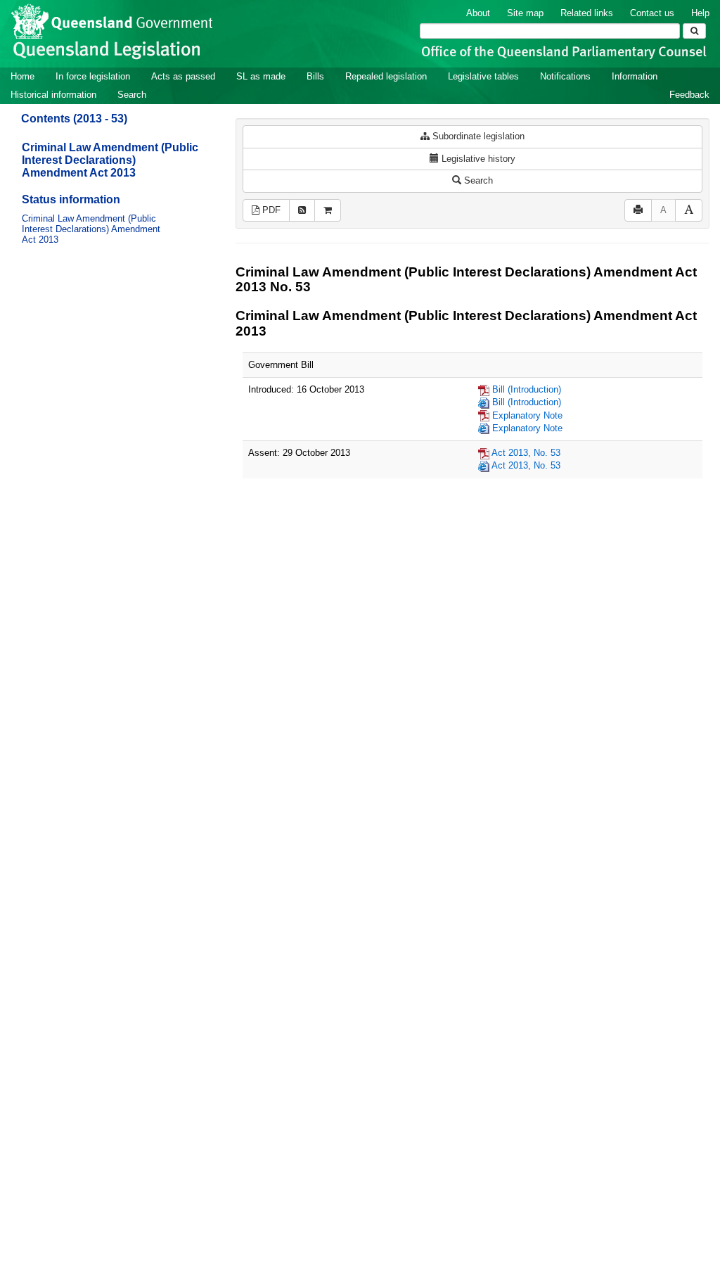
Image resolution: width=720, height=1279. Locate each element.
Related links (586, 13)
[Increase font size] (688, 210)
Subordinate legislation (477, 136)
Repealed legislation (386, 76)
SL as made (260, 76)
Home (22, 76)
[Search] (694, 31)
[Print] (638, 210)
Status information (71, 199)
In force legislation (93, 76)
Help (700, 13)
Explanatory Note (527, 415)
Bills (315, 76)
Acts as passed (183, 76)
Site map (525, 13)
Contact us (652, 13)
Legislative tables (483, 76)
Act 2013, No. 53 (525, 452)
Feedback (689, 94)
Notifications (565, 76)
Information (634, 76)
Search (131, 94)
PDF (270, 210)
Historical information (53, 94)
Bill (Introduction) (526, 389)
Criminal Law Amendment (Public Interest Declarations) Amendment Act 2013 (110, 160)
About (478, 13)
